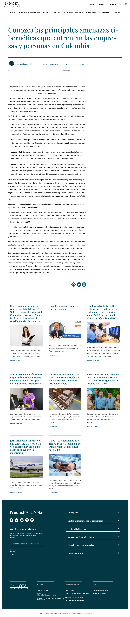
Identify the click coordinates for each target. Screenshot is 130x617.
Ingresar (92, 4)
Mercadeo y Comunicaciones (81, 537)
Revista (57, 12)
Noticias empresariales (29, 12)
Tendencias (54, 64)
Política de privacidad (99, 593)
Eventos (116, 12)
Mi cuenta (101, 4)
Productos (104, 12)
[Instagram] (27, 520)
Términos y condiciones (100, 590)
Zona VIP (47, 12)
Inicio (12, 12)
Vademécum (91, 12)
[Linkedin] (32, 520)
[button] (120, 4)
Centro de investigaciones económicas (85, 520)
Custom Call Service (77, 528)
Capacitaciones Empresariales (81, 545)
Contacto (113, 4)
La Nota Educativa (76, 553)
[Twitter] (16, 520)
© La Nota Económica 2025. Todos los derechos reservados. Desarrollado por (65, 613)
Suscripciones (74, 512)
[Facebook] (11, 520)
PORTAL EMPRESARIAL (73, 12)
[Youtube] (22, 520)
